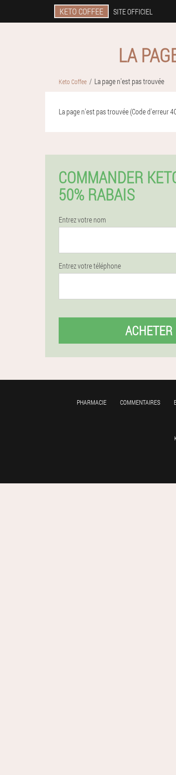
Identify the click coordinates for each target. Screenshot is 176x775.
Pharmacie (92, 402)
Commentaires (140, 402)
